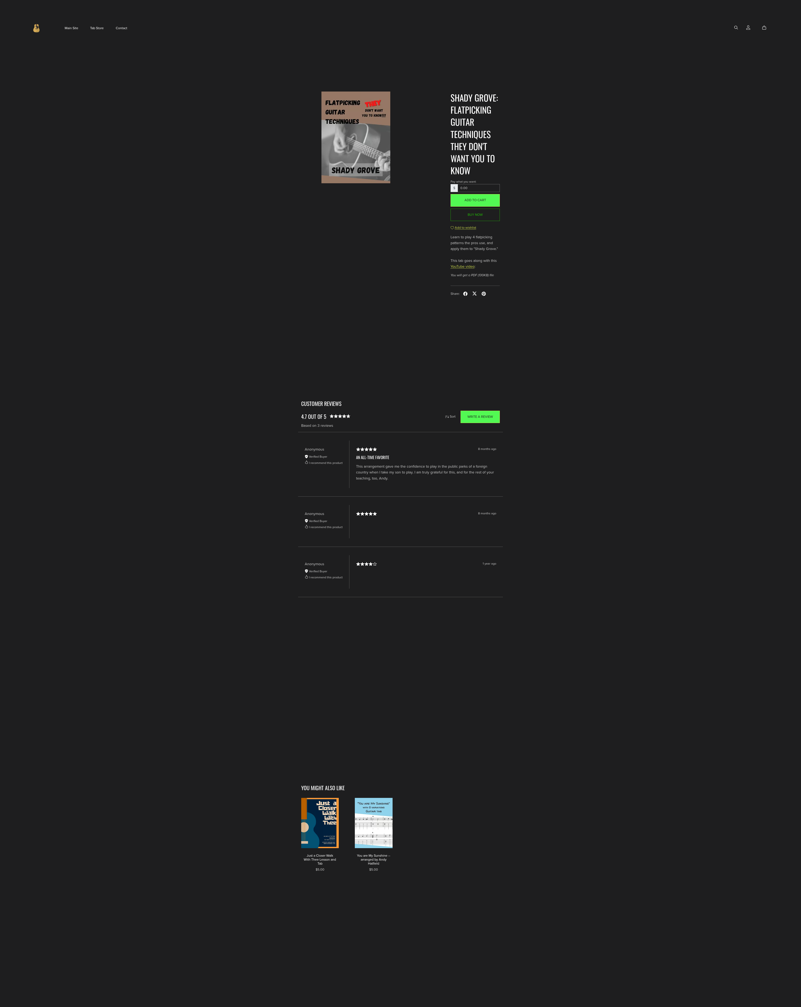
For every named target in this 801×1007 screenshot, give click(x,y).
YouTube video (463, 266)
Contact (121, 28)
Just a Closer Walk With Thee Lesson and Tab (320, 860)
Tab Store (97, 28)
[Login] (748, 27)
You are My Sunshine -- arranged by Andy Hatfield (373, 860)
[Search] (736, 28)
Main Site (71, 28)
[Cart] (766, 28)
